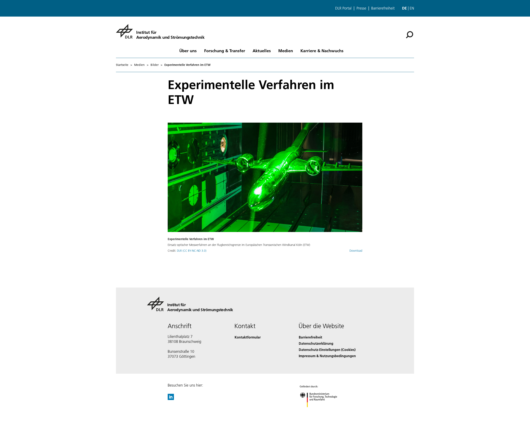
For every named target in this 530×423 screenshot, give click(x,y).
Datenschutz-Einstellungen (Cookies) (327, 349)
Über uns (188, 50)
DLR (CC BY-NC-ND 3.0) (191, 251)
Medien (285, 50)
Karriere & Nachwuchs (321, 50)
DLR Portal (343, 8)
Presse (361, 8)
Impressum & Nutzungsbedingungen (327, 356)
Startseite (122, 64)
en (412, 8)
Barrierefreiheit (383, 8)
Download (355, 251)
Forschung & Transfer (224, 50)
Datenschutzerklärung (316, 343)
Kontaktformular (248, 337)
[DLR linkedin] (171, 398)
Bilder (155, 64)
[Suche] (410, 34)
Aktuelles (262, 50)
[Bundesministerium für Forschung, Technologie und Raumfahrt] (322, 411)
